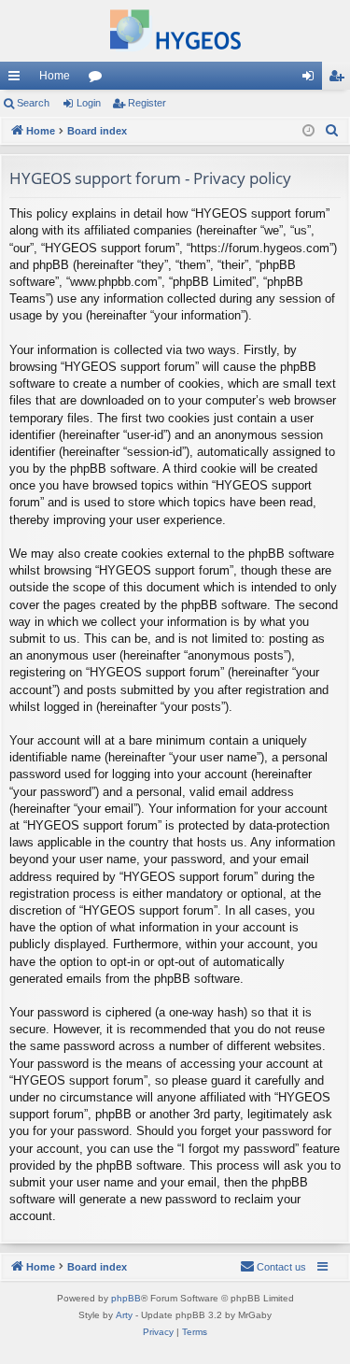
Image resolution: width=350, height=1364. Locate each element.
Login (89, 102)
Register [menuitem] (339, 79)
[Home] (175, 31)
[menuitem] (332, 131)
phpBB (126, 1298)
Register (147, 102)
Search (33, 102)
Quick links (17, 79)
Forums (99, 79)
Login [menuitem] (311, 79)
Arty (124, 1315)
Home (54, 75)
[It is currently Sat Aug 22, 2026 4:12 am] (308, 131)
